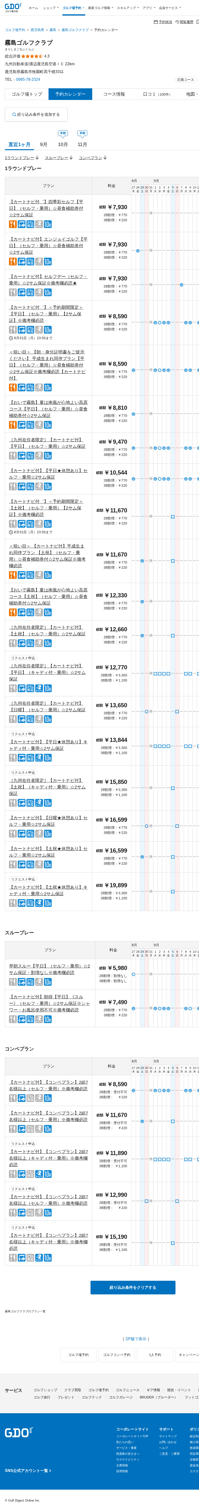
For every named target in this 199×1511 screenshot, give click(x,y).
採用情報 (122, 1471)
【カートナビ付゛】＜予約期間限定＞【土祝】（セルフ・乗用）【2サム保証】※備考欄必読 (46, 508)
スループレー (56, 158)
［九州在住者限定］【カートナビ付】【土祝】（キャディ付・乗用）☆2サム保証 (47, 787)
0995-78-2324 (28, 79)
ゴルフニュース (128, 1390)
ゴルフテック (92, 1397)
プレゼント (66, 1397)
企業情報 (122, 1465)
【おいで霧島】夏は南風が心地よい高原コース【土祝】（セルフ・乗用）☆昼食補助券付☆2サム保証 (48, 597)
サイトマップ (168, 1436)
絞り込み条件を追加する (38, 114)
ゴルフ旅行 (41, 1397)
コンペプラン (90, 158)
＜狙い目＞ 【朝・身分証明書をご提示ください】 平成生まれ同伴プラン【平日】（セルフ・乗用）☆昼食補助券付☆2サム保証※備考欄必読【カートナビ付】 (47, 365)
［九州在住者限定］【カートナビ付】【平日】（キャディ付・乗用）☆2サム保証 (47, 673)
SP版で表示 (135, 1339)
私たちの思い (125, 1442)
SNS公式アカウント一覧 (26, 1471)
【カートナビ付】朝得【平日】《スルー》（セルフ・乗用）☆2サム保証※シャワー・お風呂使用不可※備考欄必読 (49, 1003)
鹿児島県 (37, 30)
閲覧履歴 (186, 22)
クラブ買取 (72, 1390)
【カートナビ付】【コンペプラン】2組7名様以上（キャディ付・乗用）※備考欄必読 (48, 1158)
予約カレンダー (70, 94)
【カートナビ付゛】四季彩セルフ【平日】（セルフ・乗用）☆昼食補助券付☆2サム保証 (46, 208)
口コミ (157, 94)
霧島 (53, 30)
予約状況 (165, 22)
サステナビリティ (128, 1459)
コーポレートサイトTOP (132, 1436)
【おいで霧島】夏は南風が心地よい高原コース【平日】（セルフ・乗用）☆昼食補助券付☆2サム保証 (48, 409)
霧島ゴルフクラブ (75, 30)
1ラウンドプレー (19, 158)
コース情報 (114, 94)
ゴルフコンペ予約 (116, 1355)
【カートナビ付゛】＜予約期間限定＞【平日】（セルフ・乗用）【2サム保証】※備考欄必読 (46, 314)
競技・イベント (179, 1390)
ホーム (33, 8)
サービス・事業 (126, 1448)
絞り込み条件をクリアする (133, 1287)
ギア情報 (153, 1390)
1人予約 (155, 1355)
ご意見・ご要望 (169, 1453)
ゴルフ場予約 (15, 30)
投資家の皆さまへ (128, 1453)
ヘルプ (163, 1448)
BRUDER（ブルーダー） (159, 1397)
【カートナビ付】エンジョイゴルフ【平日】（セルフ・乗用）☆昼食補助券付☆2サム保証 (48, 246)
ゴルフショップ (45, 1390)
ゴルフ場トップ (27, 94)
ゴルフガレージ (121, 1397)
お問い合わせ (168, 1442)
